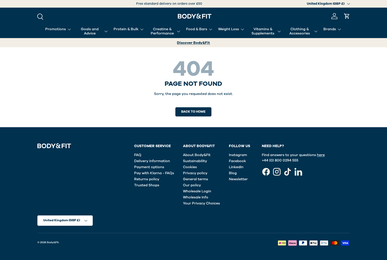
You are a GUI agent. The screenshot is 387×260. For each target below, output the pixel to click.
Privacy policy (195, 173)
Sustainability (195, 161)
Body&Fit (53, 242)
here (321, 155)
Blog (233, 173)
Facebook (237, 161)
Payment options (149, 167)
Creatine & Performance (162, 31)
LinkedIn (236, 167)
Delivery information (152, 161)
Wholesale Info (195, 197)
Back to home (193, 112)
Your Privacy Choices (201, 203)
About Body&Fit (197, 155)
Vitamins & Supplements (263, 31)
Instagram (238, 155)
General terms (195, 179)
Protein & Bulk (126, 29)
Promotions (55, 29)
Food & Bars (196, 29)
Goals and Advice (90, 31)
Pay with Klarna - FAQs (154, 173)
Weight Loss (228, 29)
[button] (347, 16)
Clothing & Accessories (299, 31)
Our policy (192, 185)
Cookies (190, 167)
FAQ (137, 155)
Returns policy (146, 179)
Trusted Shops (146, 185)
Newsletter (238, 179)
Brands (329, 29)
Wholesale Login (197, 191)
